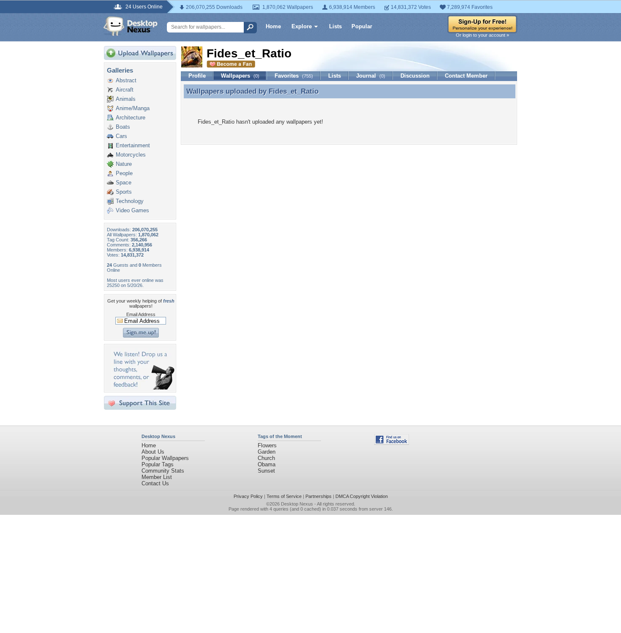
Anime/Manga (133, 108)
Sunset (266, 471)
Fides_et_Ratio (294, 91)
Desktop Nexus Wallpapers (131, 26)
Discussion (415, 76)
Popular (361, 26)
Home (273, 26)
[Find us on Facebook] (391, 443)
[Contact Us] (142, 387)
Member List (157, 477)
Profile (197, 76)
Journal (370, 76)
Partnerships (318, 496)
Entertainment (133, 145)
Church (266, 458)
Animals (126, 99)
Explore (301, 26)
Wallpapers (240, 76)
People (124, 173)
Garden (266, 452)
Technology (130, 201)
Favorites (294, 76)
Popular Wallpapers (165, 458)
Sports (124, 192)
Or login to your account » (482, 35)
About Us (153, 452)
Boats (123, 127)
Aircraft (124, 90)
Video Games (132, 210)
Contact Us (155, 483)
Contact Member (466, 76)
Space (123, 182)
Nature (124, 164)
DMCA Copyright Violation (361, 496)
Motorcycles (131, 154)
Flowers (267, 445)
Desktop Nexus (297, 503)
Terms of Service (284, 496)
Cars (121, 136)
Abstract (126, 80)
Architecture (130, 117)
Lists (335, 26)
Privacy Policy (248, 496)
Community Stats (163, 471)
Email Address (140, 314)
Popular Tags (158, 464)
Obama (266, 464)
